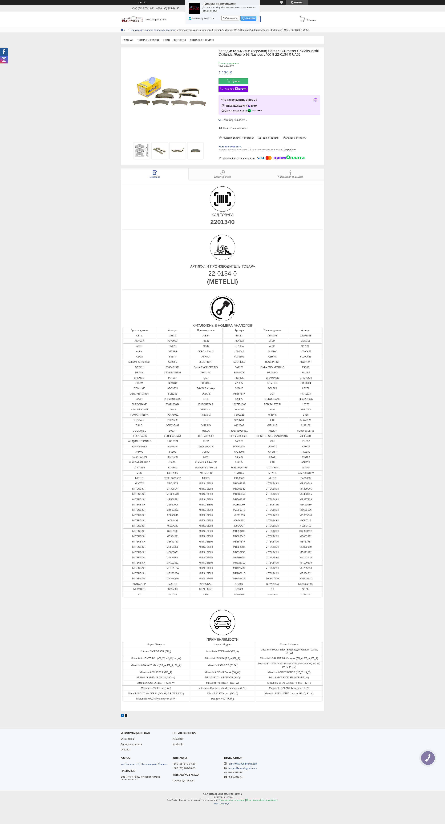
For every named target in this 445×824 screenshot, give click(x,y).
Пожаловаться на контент (232, 800)
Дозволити (248, 18)
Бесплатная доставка (235, 128)
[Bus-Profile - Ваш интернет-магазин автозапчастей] (132, 19)
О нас (166, 40)
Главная (128, 40)
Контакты (179, 40)
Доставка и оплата (202, 40)
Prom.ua (238, 794)
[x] (126, 716)
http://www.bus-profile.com (242, 763)
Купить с (229, 88)
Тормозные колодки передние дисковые (153, 30)
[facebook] (122, 716)
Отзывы (125, 749)
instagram (177, 738)
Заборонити (230, 18)
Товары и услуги (148, 40)
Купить (236, 81)
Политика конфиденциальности (262, 800)
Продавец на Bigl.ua (223, 797)
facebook (177, 744)
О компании (128, 738)
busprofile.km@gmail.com (242, 768)
